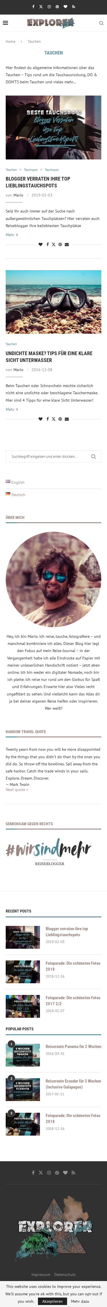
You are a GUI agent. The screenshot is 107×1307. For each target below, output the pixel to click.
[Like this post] (41, 244)
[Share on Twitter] (54, 244)
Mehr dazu (80, 1301)
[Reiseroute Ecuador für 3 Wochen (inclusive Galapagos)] (23, 1089)
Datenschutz (65, 1274)
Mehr (10, 234)
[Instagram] (49, 6)
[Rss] (73, 6)
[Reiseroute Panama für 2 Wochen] (23, 1055)
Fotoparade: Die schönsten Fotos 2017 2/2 (73, 1000)
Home (10, 41)
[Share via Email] (67, 244)
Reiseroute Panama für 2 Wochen (73, 1046)
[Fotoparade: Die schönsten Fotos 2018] (23, 971)
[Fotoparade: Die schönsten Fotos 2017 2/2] (23, 1006)
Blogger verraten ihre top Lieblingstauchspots (67, 931)
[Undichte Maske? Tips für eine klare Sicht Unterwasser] (53, 302)
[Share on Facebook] (48, 244)
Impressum (40, 1274)
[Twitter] (41, 6)
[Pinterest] (57, 6)
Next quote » (17, 789)
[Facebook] (33, 6)
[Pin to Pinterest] (60, 244)
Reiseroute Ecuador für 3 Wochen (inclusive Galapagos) (73, 1084)
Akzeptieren (52, 1301)
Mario (18, 195)
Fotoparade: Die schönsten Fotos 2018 (73, 966)
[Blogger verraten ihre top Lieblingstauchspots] (53, 127)
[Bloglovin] (65, 6)
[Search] (101, 23)
